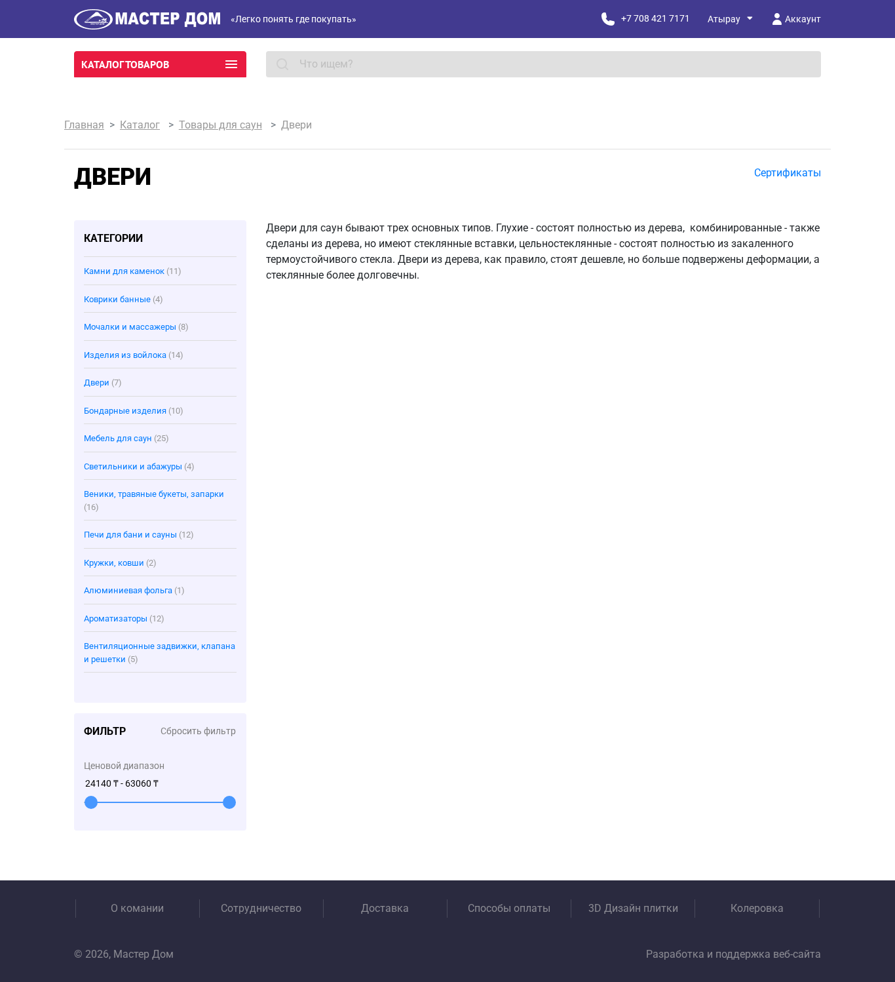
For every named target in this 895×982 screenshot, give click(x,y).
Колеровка (757, 908)
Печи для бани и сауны (139, 535)
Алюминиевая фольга (134, 590)
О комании (137, 908)
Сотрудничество (261, 908)
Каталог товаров (125, 64)
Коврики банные (123, 299)
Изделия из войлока (133, 355)
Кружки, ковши (120, 563)
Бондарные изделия (133, 411)
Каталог (140, 125)
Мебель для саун (126, 438)
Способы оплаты (509, 908)
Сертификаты (787, 173)
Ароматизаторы (124, 618)
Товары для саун (220, 125)
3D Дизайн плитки (633, 908)
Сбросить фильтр (198, 731)
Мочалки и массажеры (136, 327)
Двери (103, 382)
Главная (84, 125)
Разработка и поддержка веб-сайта (733, 954)
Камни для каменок (132, 271)
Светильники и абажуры (139, 466)
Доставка (385, 908)
